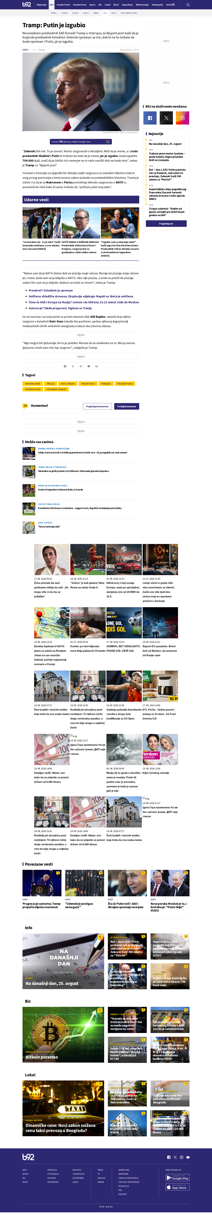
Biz (24, 1178)
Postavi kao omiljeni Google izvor (71, 141)
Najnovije (41, 4)
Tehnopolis (78, 1174)
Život (25, 1182)
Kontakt (123, 1194)
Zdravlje (52, 1170)
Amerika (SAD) (33, 383)
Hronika (157, 1114)
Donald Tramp (126, 383)
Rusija (51, 383)
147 (32, 449)
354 (32, 504)
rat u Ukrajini (68, 383)
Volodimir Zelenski (57, 389)
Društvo (158, 974)
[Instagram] (182, 118)
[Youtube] (187, 1157)
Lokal (76, 1182)
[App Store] (177, 1187)
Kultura (51, 1178)
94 (25, 405)
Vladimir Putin (33, 389)
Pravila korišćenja (128, 1178)
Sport (26, 1174)
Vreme (101, 1182)
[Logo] (27, 4)
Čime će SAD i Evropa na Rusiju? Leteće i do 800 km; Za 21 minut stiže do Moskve (84, 302)
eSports (77, 1170)
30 (33, 523)
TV (99, 1174)
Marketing (124, 1170)
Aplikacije (124, 1186)
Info (25, 1170)
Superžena (53, 1182)
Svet (26, 49)
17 (33, 467)
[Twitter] (166, 118)
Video (100, 1170)
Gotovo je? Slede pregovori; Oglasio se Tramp (60, 308)
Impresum (123, 1174)
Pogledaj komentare (97, 406)
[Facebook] (150, 118)
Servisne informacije (165, 1091)
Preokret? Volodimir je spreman (51, 290)
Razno (29, 978)
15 (101, 873)
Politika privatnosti (129, 1182)
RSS (120, 1190)
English (101, 1178)
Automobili (78, 1178)
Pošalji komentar (126, 406)
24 (33, 486)
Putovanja (53, 1174)
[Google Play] (177, 1178)
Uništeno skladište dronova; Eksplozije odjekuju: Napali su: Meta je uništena (81, 296)
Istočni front (89, 383)
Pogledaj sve (166, 223)
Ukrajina (107, 383)
